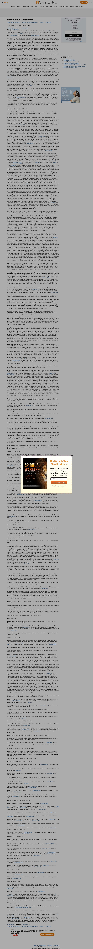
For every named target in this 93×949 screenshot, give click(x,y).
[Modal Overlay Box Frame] (46, 474)
